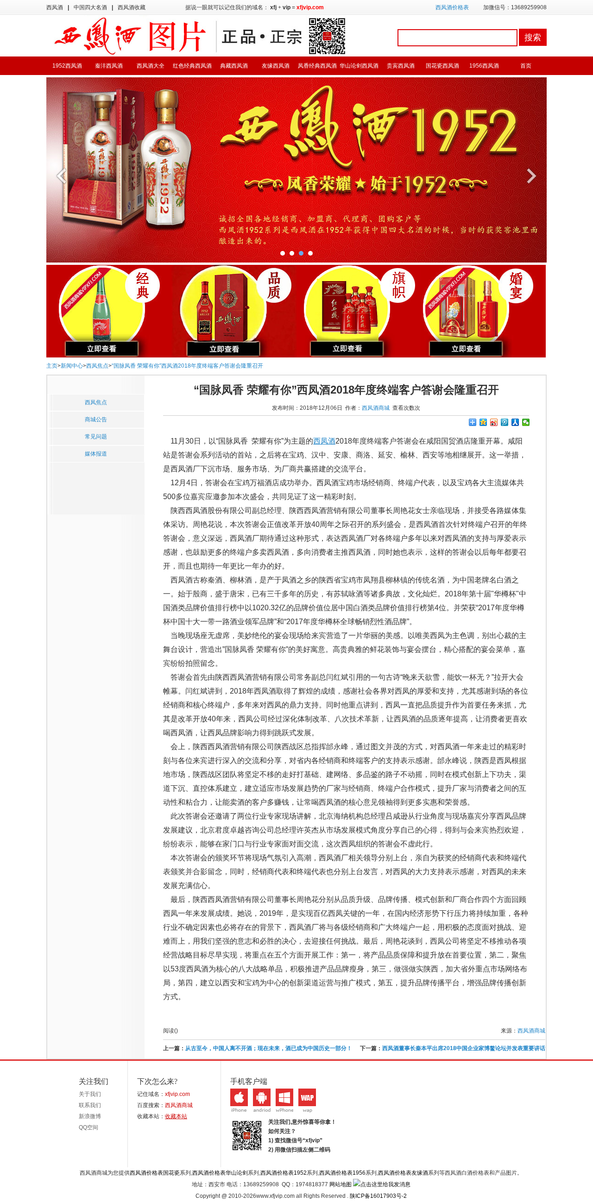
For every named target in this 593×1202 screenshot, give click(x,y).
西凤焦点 (97, 366)
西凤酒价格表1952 (283, 1173)
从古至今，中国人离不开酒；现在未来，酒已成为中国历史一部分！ (268, 1048)
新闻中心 (72, 366)
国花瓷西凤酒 (442, 66)
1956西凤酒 (484, 66)
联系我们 (90, 1105)
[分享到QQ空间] (483, 422)
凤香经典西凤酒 (317, 66)
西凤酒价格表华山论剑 (220, 1173)
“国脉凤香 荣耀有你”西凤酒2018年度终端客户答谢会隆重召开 (187, 366)
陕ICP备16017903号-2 (378, 1196)
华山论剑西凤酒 (359, 66)
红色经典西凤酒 (192, 66)
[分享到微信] (526, 422)
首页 (525, 66)
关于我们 (90, 1094)
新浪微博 (90, 1116)
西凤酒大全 (150, 66)
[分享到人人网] (515, 422)
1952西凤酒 (67, 66)
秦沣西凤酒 (109, 66)
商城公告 (96, 419)
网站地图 (340, 1184)
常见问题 (96, 436)
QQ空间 (88, 1127)
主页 (51, 366)
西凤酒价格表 (452, 7)
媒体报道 (96, 454)
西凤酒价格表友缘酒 (403, 1173)
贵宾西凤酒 (401, 66)
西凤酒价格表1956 (342, 1173)
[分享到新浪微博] (494, 422)
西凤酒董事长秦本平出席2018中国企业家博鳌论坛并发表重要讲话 (463, 1048)
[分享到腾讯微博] (505, 422)
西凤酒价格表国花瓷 (155, 1173)
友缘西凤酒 (276, 66)
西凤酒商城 (376, 408)
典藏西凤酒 (234, 66)
